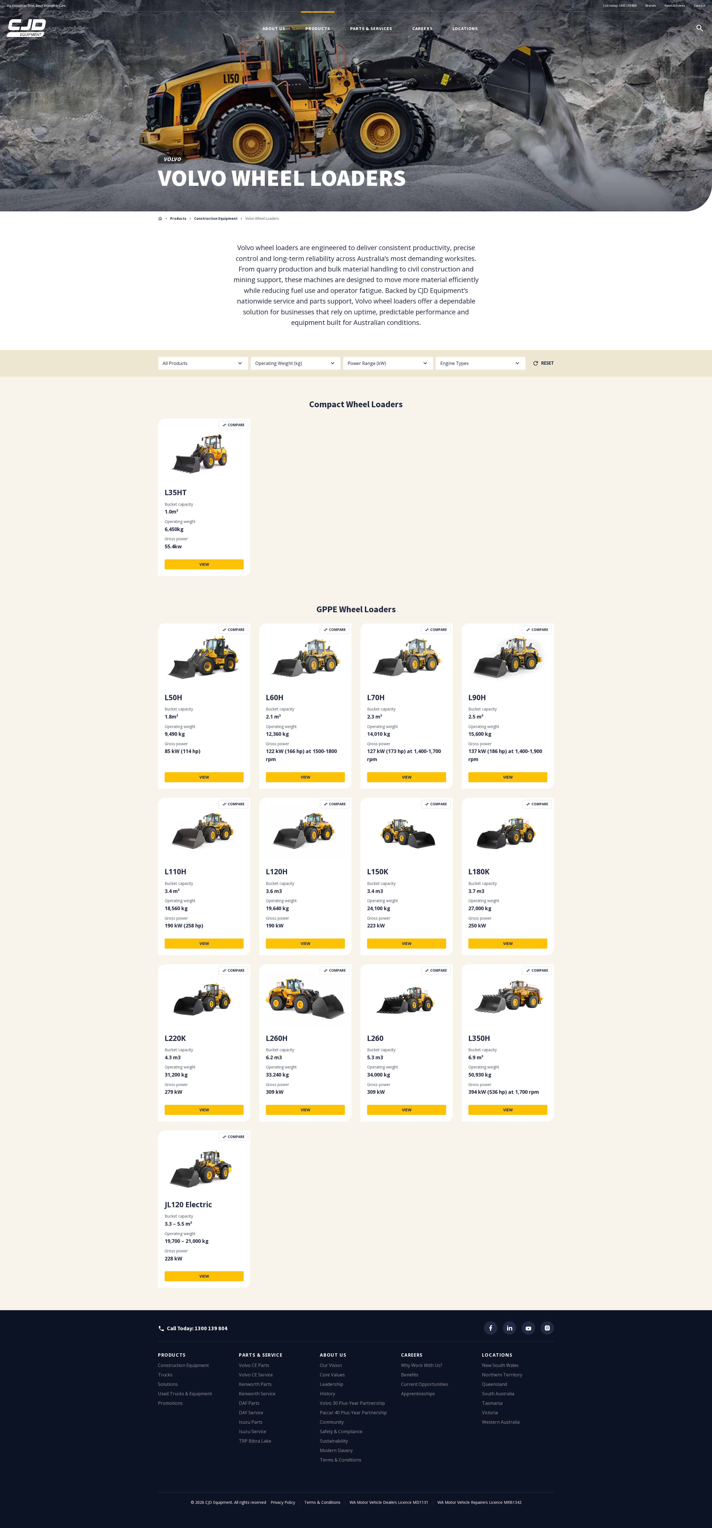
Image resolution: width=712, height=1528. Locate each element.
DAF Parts (249, 1403)
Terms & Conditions (340, 1460)
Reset (547, 363)
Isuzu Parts (251, 1422)
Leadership (331, 1384)
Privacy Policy (283, 1502)
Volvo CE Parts (254, 1365)
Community (332, 1422)
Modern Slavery (336, 1450)
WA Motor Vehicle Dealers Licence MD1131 (389, 1502)
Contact (699, 5)
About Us (274, 28)
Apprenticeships (418, 1394)
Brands (651, 5)
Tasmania (492, 1403)
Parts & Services (371, 28)
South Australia (498, 1394)
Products (317, 28)
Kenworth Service (257, 1394)
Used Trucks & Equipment (185, 1394)
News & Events (675, 5)
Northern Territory (502, 1375)
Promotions (170, 1403)
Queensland (494, 1384)
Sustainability (334, 1441)
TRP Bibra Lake (255, 1441)
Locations (465, 28)
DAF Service (251, 1412)
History (327, 1394)
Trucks (165, 1375)
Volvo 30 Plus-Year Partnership (352, 1403)
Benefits (409, 1375)
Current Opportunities (424, 1384)
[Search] (699, 28)
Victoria (490, 1412)
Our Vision (331, 1365)
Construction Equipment (216, 218)
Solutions (168, 1384)
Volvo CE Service (256, 1375)
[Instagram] (547, 1328)
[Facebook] (490, 1328)
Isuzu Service (252, 1431)
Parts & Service (260, 1355)
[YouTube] (528, 1328)
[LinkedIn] (509, 1328)
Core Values (332, 1375)
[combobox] (203, 363)
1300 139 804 (628, 5)
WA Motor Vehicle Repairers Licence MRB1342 (479, 1502)
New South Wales (500, 1365)
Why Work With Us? (421, 1365)
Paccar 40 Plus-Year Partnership (353, 1412)
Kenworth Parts (255, 1384)
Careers (422, 28)
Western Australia (501, 1422)
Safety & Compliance (341, 1431)
